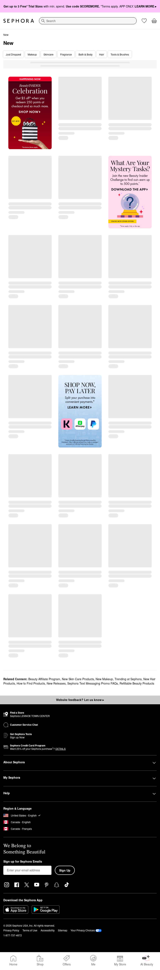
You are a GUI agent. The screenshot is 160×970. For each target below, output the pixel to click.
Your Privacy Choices (83, 930)
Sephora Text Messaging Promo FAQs (92, 683)
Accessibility (48, 930)
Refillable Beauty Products (137, 683)
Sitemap (62, 930)
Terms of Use (29, 930)
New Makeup (104, 679)
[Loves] (144, 21)
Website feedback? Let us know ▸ (80, 700)
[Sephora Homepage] (18, 20)
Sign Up (64, 870)
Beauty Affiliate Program (44, 679)
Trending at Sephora (128, 679)
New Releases (56, 683)
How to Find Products (31, 683)
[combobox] (88, 20)
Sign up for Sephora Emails (22, 861)
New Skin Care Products (78, 679)
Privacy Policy (11, 930)
